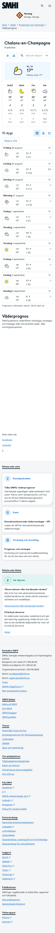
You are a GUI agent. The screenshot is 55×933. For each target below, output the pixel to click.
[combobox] (34, 55)
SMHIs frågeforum (26, 686)
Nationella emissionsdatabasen (18, 822)
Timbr (19, 870)
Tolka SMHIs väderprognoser (19, 487)
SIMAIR (5, 743)
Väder (13, 24)
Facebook (9, 439)
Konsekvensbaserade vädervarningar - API (27, 521)
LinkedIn (9, 445)
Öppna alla (10, 140)
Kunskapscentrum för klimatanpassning (22, 734)
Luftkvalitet (7, 739)
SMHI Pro (21, 865)
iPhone (20, 917)
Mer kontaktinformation (14, 690)
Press (5, 682)
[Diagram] (49, 133)
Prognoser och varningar (31, 24)
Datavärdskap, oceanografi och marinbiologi (24, 839)
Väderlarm (21, 878)
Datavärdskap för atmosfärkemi (18, 843)
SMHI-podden (9, 717)
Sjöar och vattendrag (12, 747)
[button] (42, 6)
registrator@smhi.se (19, 678)
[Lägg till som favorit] (7, 55)
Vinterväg (21, 874)
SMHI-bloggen (9, 712)
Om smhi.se (8, 774)
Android (20, 921)
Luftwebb (21, 826)
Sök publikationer (11, 899)
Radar (7, 632)
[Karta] (43, 133)
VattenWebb (8, 835)
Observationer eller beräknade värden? (24, 605)
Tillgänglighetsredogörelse (15, 761)
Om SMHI (7, 708)
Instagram (21, 804)
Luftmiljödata (9, 830)
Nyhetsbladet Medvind (13, 904)
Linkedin (20, 800)
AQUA (19, 857)
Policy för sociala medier (14, 808)
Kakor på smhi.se (10, 765)
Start (4, 24)
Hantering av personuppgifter (17, 769)
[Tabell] (37, 133)
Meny (50, 8)
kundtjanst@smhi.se (19, 673)
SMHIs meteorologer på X (27, 796)
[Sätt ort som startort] (14, 55)
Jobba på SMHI (9, 704)
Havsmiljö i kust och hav (14, 730)
